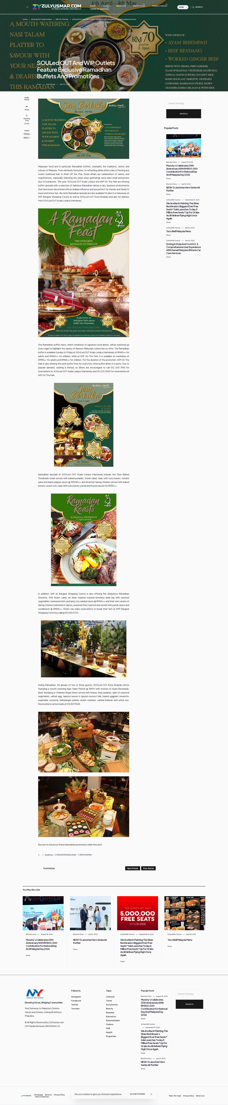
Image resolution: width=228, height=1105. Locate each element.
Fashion (109, 1024)
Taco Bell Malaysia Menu (178, 231)
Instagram (76, 996)
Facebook (76, 1000)
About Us (121, 6)
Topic (106, 6)
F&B (108, 1028)
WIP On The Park (62, 19)
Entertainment (113, 1020)
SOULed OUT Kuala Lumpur (41, 19)
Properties (111, 1036)
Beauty (109, 1008)
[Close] (151, 1094)
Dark (181, 7)
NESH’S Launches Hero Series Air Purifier (153, 1063)
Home (93, 6)
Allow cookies (137, 1094)
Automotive (112, 1004)
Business (110, 1012)
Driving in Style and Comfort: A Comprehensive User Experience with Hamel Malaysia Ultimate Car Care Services (183, 248)
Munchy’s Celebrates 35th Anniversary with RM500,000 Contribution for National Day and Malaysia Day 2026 (182, 170)
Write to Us (139, 6)
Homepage (38, 1095)
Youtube (75, 1008)
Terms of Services (99, 9)
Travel (109, 1000)
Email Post (49, 855)
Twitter (74, 1004)
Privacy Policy (159, 6)
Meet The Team (175, 1096)
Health (109, 1032)
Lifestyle (110, 996)
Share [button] (39, 84)
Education (111, 1016)
